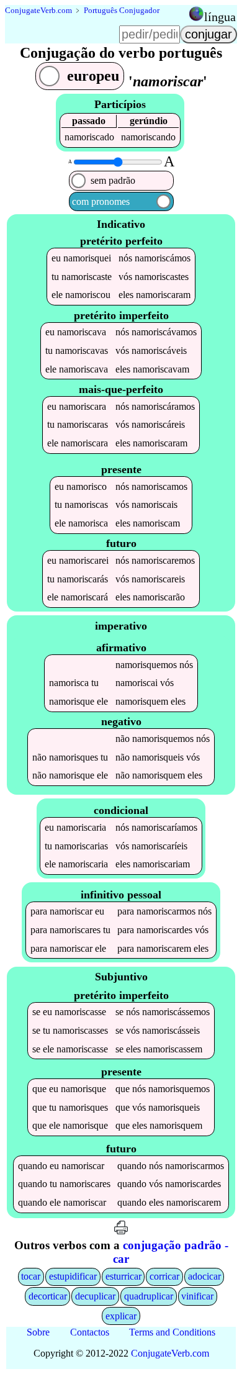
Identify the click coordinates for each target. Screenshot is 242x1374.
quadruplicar (148, 1296)
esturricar (123, 1276)
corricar (164, 1276)
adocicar (204, 1276)
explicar (121, 1316)
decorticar (48, 1296)
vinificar (197, 1296)
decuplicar (95, 1296)
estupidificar (73, 1276)
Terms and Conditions (172, 1332)
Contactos (89, 1332)
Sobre (38, 1332)
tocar (30, 1276)
